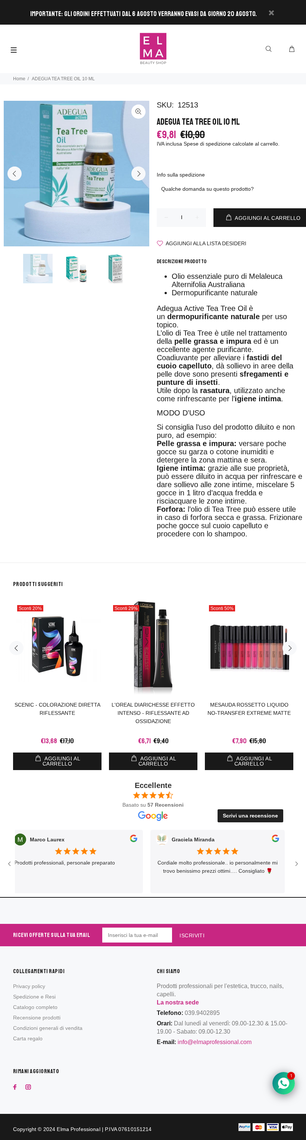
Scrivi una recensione (250, 816)
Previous (14, 173)
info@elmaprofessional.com (215, 1042)
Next (138, 173)
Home (19, 78)
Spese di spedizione (207, 144)
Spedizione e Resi (34, 997)
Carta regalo (28, 1038)
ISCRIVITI (191, 935)
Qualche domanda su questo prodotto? (207, 189)
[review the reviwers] (119, 840)
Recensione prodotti (36, 1018)
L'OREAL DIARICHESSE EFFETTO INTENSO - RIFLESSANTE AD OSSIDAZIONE (153, 713)
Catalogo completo (35, 1007)
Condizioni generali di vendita (47, 1028)
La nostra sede (178, 1002)
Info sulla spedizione (181, 175)
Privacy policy (29, 986)
